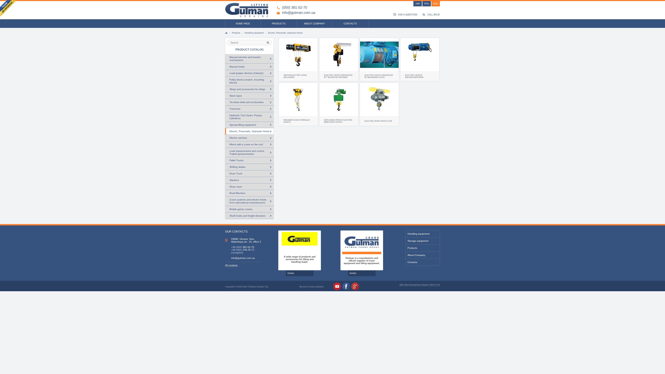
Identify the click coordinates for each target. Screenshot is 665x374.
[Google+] (355, 286)
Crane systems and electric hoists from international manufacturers (251, 201)
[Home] (246, 10)
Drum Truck (251, 173)
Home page (243, 23)
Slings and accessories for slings (251, 89)
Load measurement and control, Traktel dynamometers (251, 152)
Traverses (251, 109)
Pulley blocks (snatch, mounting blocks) (251, 81)
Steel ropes (251, 96)
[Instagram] (364, 286)
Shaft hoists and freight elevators (251, 216)
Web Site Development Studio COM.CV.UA (420, 285)
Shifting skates (251, 167)
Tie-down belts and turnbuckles (251, 102)
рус (426, 3)
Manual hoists (251, 67)
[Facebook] (346, 286)
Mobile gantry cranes (251, 209)
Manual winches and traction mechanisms (251, 58)
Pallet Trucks (251, 160)
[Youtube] (337, 286)
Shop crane (251, 187)
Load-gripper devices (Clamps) (251, 73)
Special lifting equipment (251, 125)
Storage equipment (417, 240)
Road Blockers (251, 193)
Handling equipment (418, 233)
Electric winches (251, 138)
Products (278, 23)
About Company (314, 23)
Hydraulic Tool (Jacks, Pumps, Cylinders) (251, 117)
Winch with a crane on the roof (251, 144)
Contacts (350, 23)
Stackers (251, 180)
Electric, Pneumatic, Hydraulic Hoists (251, 131)
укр (417, 3)
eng (435, 3)
